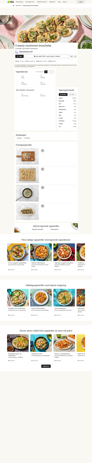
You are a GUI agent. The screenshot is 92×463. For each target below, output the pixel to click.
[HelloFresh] (10, 2)
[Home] (13, 6)
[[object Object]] (71, 56)
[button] (35, 71)
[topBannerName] (46, 11)
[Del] (75, 56)
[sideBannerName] (67, 77)
